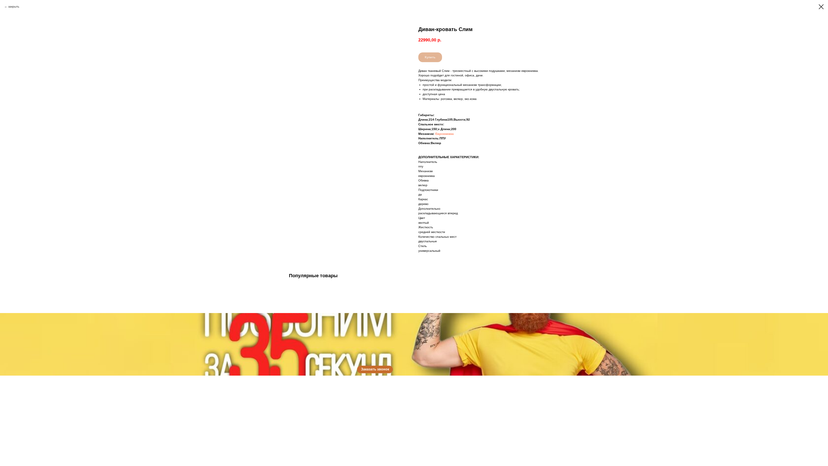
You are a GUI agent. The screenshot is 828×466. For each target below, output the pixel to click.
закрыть (13, 6)
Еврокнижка (444, 133)
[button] (375, 369)
